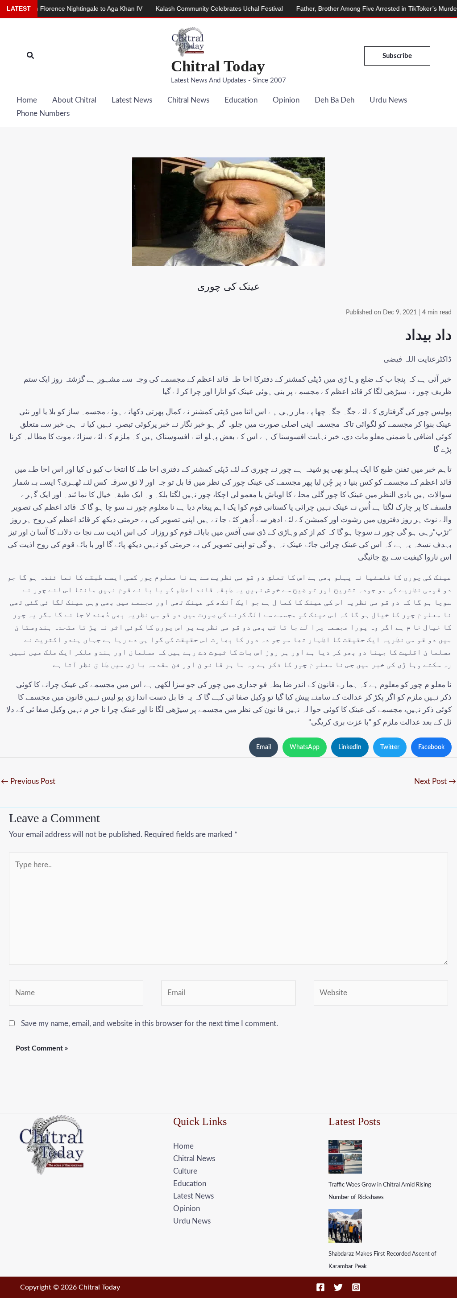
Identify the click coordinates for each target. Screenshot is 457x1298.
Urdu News (388, 100)
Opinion (286, 100)
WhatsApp (305, 747)
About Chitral (74, 100)
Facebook (431, 747)
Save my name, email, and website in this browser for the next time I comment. (149, 1023)
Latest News (132, 100)
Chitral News (188, 100)
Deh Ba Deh (334, 100)
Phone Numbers (43, 113)
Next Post (435, 781)
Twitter (389, 747)
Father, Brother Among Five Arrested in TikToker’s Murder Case (359, 8)
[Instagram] (356, 1287)
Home (27, 100)
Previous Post (28, 781)
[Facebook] (320, 1287)
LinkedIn (349, 747)
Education (241, 100)
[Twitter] (338, 1287)
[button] (31, 56)
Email (263, 747)
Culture (185, 1171)
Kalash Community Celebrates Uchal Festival (192, 8)
